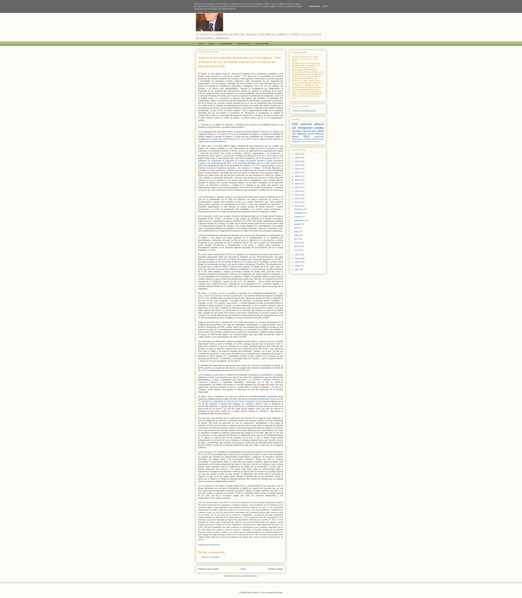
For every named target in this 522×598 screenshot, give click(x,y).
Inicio (201, 44)
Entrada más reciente (208, 569)
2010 (297, 258)
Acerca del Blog (262, 44)
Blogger (279, 592)
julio (296, 228)
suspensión (319, 136)
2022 (297, 169)
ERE (295, 124)
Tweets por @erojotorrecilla (304, 111)
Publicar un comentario (210, 557)
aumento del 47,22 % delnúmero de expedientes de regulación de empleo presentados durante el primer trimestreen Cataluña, (240, 160)
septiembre (299, 220)
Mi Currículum (244, 44)
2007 (297, 269)
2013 (297, 202)
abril (296, 239)
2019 (297, 180)
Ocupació (296, 141)
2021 (297, 172)
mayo (296, 235)
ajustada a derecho (301, 131)
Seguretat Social (305, 133)
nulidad (320, 131)
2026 (297, 154)
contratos (307, 139)
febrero (297, 246)
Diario (211, 44)
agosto (297, 224)
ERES (306, 136)
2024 (297, 161)
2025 (297, 158)
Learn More (314, 6)
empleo (319, 127)
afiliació (319, 124)
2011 (297, 255)
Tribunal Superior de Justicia (310, 141)
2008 (297, 266)
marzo (297, 243)
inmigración (305, 127)
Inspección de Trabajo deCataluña (232, 259)
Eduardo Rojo (214, 545)
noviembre (299, 213)
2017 (297, 187)
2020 (297, 176)
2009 (297, 262)
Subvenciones (318, 139)
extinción (306, 124)
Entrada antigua (275, 569)
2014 (297, 198)
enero (297, 250)
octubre (297, 217)
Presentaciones (225, 44)
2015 (297, 195)
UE (294, 127)
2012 (297, 206)
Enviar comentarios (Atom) (246, 576)
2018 (297, 184)
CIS (294, 133)
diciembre (298, 209)
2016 (297, 191)
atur (314, 131)
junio (296, 231)
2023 (297, 165)
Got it (326, 6)
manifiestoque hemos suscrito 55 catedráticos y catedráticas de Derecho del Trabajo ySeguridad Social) (240, 400)
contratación (297, 139)
